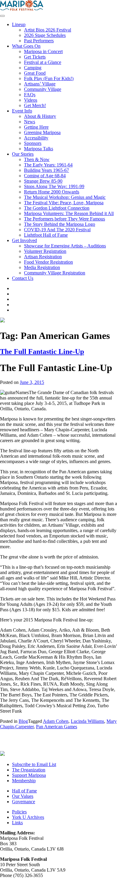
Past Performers (39, 40)
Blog (23, 721)
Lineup (19, 24)
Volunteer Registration (45, 251)
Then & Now (37, 159)
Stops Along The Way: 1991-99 (54, 186)
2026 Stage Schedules (45, 35)
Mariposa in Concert (43, 51)
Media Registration (42, 267)
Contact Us (22, 278)
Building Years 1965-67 (46, 170)
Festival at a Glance (42, 62)
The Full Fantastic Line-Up (42, 351)
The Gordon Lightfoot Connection (56, 208)
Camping (32, 67)
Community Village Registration (54, 272)
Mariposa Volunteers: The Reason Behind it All (69, 213)
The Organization (28, 769)
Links (17, 822)
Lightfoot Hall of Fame (46, 235)
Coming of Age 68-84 (45, 175)
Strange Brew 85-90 (43, 181)
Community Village (42, 89)
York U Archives (28, 817)
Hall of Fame (24, 790)
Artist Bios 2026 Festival (47, 29)
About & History (40, 116)
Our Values (22, 796)
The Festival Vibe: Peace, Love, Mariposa (64, 202)
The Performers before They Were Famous (64, 218)
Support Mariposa (29, 775)
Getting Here (36, 127)
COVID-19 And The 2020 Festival (57, 229)
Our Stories (23, 154)
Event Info (22, 110)
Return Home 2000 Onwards (51, 191)
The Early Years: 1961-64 (48, 164)
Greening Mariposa (42, 132)
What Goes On (26, 46)
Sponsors (32, 143)
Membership (24, 780)
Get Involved (24, 240)
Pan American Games (56, 726)
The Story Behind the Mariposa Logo (59, 224)
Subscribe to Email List (34, 764)
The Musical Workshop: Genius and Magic (65, 197)
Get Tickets (35, 56)
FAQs (29, 94)
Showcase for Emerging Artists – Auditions (65, 245)
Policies (19, 811)
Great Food (35, 73)
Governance (23, 801)
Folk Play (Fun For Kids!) (49, 78)
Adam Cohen (55, 721)
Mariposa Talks (38, 148)
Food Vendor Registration (48, 262)
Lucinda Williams (87, 721)
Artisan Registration (43, 256)
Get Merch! (35, 105)
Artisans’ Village (40, 83)
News (29, 121)
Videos (30, 100)
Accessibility (36, 137)
